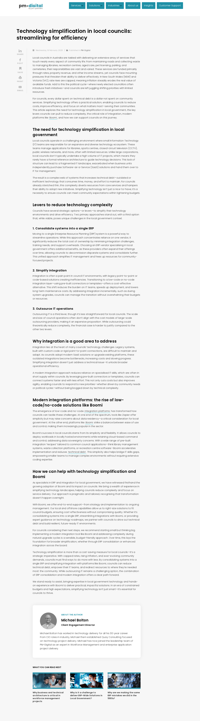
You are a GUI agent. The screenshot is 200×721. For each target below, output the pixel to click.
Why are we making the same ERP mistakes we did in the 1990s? (124, 695)
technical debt (77, 452)
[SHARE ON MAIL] (20, 88)
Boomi (53, 117)
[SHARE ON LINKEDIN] (20, 52)
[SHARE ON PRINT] (20, 79)
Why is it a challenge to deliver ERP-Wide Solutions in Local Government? (86, 695)
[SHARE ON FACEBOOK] (20, 61)
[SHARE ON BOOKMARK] (20, 70)
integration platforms (97, 411)
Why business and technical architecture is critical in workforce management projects (48, 697)
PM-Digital (85, 50)
